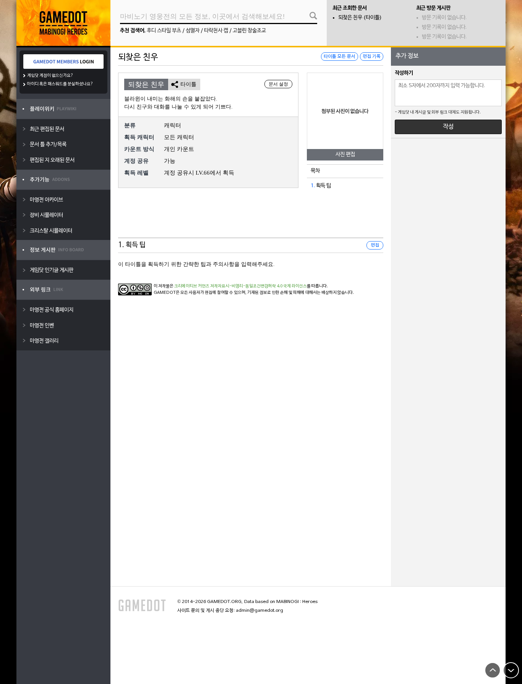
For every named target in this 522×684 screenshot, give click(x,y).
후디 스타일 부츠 (164, 31)
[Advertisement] (250, 219)
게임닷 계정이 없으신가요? (50, 75)
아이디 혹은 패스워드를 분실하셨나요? (60, 84)
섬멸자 (192, 31)
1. (313, 186)
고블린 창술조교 (249, 31)
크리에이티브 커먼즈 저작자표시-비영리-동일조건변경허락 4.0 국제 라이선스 (240, 286)
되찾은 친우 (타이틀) (360, 18)
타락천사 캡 (216, 31)
